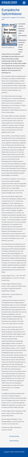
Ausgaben (13, 17)
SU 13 (18, 17)
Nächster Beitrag (14, 440)
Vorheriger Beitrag (14, 436)
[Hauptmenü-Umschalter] (24, 2)
